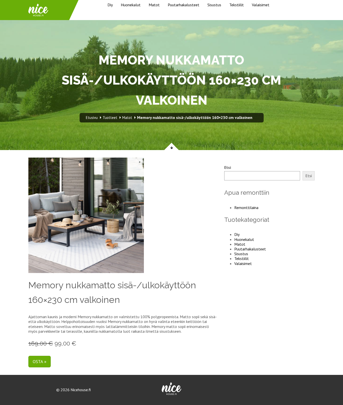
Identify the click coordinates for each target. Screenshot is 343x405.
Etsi (227, 167)
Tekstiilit (236, 4)
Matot (154, 4)
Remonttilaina (246, 207)
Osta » (39, 361)
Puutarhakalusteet (183, 4)
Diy (110, 4)
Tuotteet (110, 117)
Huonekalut (131, 4)
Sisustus (214, 4)
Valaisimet (260, 4)
